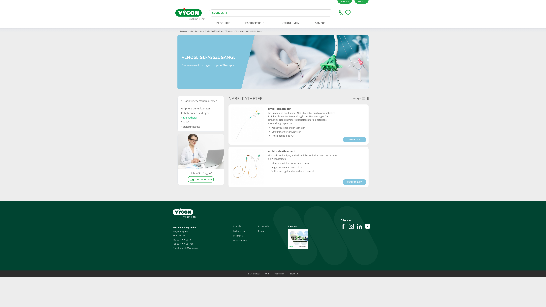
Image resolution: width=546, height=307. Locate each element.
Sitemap (294, 274)
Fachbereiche (239, 231)
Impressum (279, 274)
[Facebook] (345, 226)
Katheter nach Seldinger (194, 113)
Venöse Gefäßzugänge (214, 31)
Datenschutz (253, 274)
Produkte (199, 31)
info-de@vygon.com (189, 248)
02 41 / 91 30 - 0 (184, 239)
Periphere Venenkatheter (195, 108)
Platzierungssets (190, 126)
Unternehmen (240, 240)
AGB (267, 274)
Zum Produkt (354, 139)
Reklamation (264, 226)
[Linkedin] (361, 226)
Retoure (262, 231)
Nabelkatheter (188, 117)
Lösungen (238, 236)
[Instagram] (353, 226)
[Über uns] (312, 239)
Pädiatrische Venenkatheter (236, 31)
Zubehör (185, 122)
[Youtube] (369, 226)
